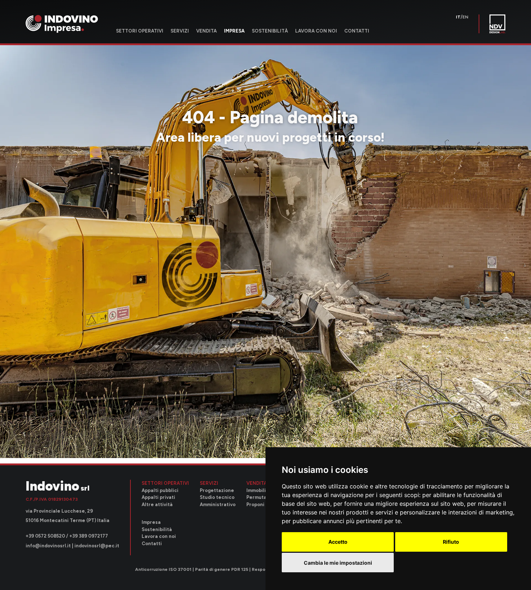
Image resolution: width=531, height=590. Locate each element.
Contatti (356, 31)
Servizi (179, 31)
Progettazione (217, 490)
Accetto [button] (337, 542)
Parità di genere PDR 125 (221, 569)
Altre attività (157, 504)
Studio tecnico (217, 497)
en (465, 17)
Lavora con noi (316, 31)
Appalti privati (158, 497)
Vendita (206, 31)
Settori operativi (139, 31)
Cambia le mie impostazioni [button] (338, 563)
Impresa (234, 31)
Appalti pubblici (160, 490)
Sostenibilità (270, 31)
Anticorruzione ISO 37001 (163, 569)
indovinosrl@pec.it (96, 545)
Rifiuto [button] (451, 542)
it (458, 17)
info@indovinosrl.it (48, 545)
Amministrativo (218, 504)
